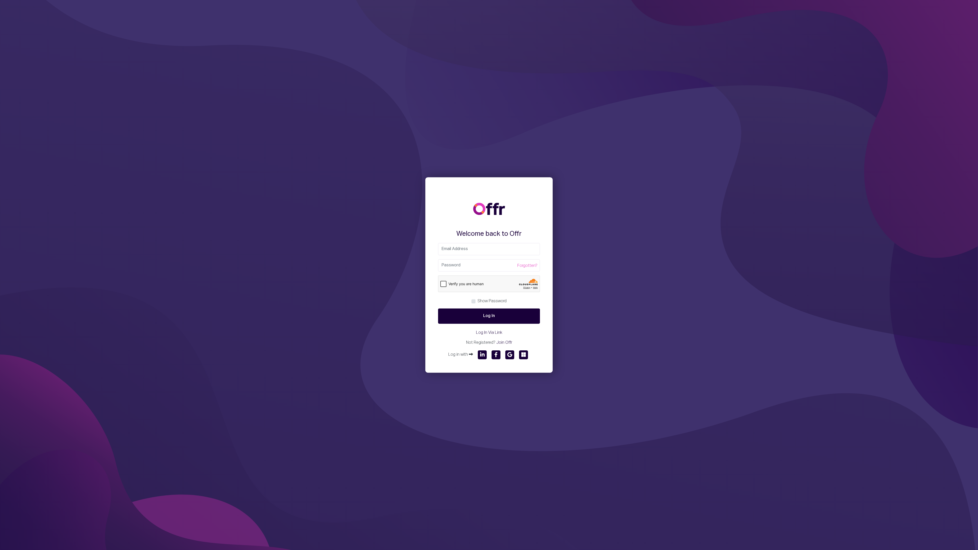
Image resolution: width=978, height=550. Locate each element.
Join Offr (504, 343)
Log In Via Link (489, 333)
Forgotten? (527, 266)
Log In (489, 316)
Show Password (492, 301)
